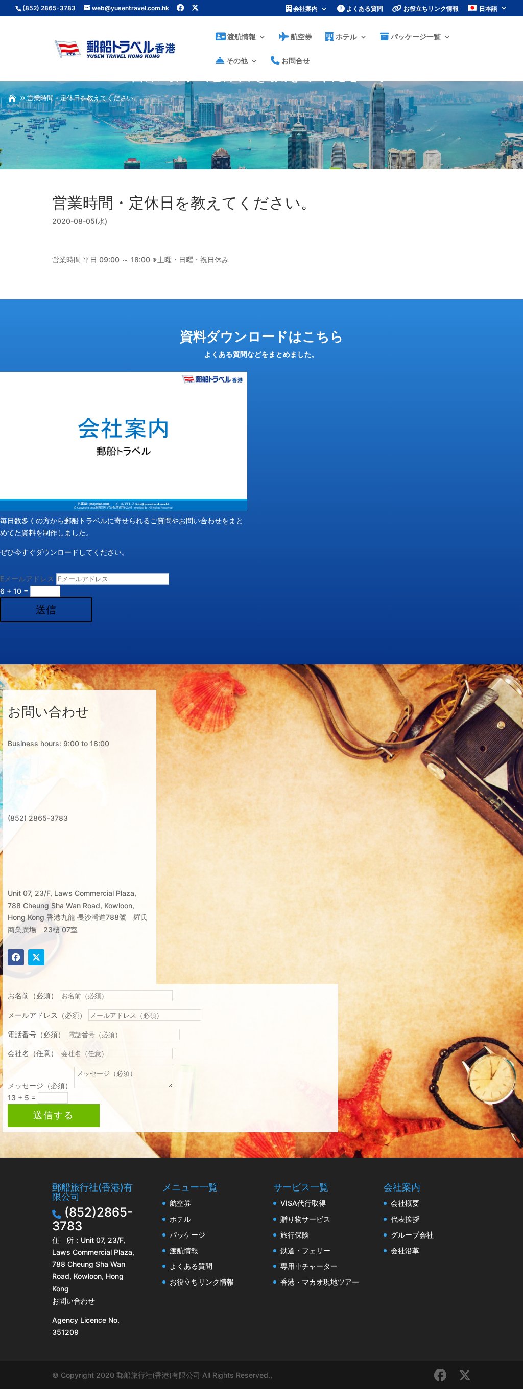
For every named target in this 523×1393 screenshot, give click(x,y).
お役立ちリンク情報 (430, 9)
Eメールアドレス (27, 578)
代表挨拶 (405, 1219)
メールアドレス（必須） (47, 1014)
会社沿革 (405, 1250)
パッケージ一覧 (415, 37)
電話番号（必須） (36, 1034)
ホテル (345, 37)
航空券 (300, 37)
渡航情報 (241, 37)
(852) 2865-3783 (49, 8)
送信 (46, 609)
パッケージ (187, 1234)
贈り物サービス (305, 1219)
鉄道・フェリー (305, 1250)
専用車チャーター (309, 1266)
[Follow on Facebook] (16, 957)
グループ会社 (412, 1234)
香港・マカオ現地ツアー (319, 1281)
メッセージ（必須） (40, 1085)
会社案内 (305, 9)
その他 (236, 61)
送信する (53, 1115)
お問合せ (295, 61)
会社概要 (405, 1203)
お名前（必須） (33, 995)
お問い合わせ (73, 1300)
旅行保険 (294, 1234)
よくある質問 (364, 9)
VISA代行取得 (303, 1203)
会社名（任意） (33, 1053)
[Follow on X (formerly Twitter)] (36, 957)
